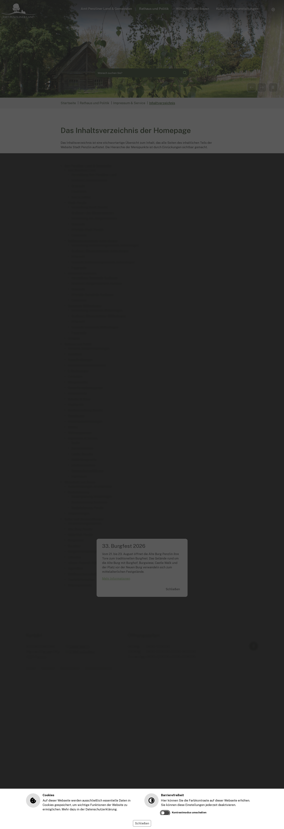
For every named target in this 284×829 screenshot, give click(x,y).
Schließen (142, 823)
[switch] (165, 813)
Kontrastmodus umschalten (189, 812)
